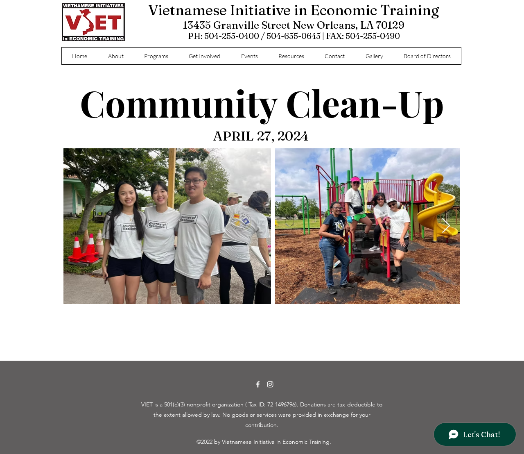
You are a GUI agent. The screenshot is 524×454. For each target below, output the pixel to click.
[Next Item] (446, 226)
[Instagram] (270, 384)
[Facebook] (258, 384)
